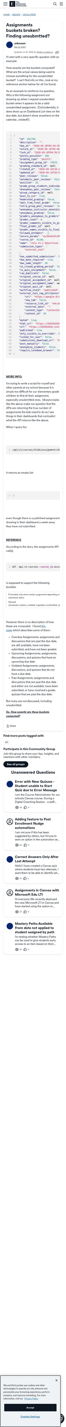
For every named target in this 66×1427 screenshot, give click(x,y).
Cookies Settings (30, 1416)
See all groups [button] (16, 764)
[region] (30, 1401)
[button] (9, 44)
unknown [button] (20, 43)
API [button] (6, 742)
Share (11, 726)
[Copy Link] (57, 52)
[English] (18, 4)
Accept (30, 1407)
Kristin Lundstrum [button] (45, 52)
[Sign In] (61, 4)
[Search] (55, 4)
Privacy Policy (31, 1398)
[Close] (56, 1380)
